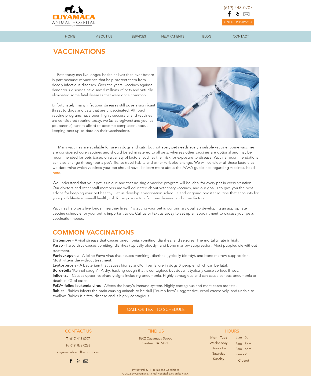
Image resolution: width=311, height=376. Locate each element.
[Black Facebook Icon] (229, 13)
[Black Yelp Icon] (237, 13)
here (56, 172)
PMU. (185, 373)
